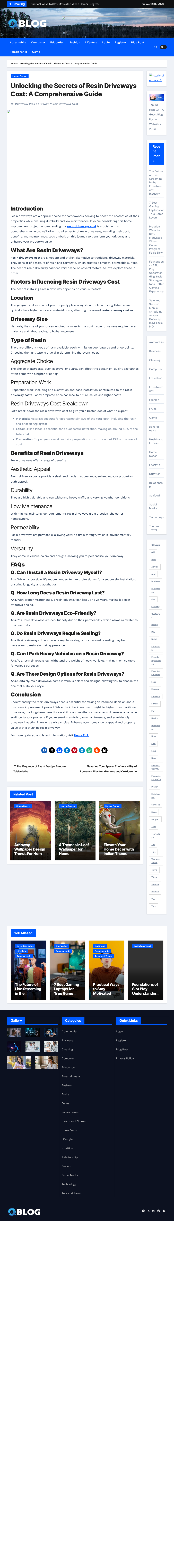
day (153, 632)
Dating (154, 624)
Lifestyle (91, 42)
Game (36, 52)
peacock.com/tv (155, 767)
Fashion (75, 42)
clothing (155, 606)
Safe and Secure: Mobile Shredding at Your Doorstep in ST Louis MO (156, 313)
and (153, 574)
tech (153, 826)
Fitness (154, 703)
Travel (154, 870)
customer (155, 616)
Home (14, 63)
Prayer (154, 786)
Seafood (154, 495)
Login (106, 42)
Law (153, 743)
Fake (153, 682)
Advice (154, 566)
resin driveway (40, 104)
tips (153, 852)
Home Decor (19, 76)
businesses (155, 590)
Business (155, 351)
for (153, 711)
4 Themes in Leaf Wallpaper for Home (74, 849)
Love (153, 751)
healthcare (155, 727)
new (153, 758)
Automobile (18, 42)
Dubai (154, 639)
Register (120, 42)
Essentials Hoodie (155, 673)
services (155, 804)
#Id (153, 552)
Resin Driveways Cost (65, 104)
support (155, 819)
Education (57, 42)
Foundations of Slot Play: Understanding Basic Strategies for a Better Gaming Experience (156, 276)
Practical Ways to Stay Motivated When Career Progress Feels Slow (156, 239)
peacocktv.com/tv (156, 778)
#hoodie (155, 545)
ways (154, 877)
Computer (38, 42)
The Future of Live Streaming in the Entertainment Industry (156, 182)
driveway (22, 104)
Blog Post (137, 42)
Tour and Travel (154, 528)
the (153, 844)
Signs (153, 812)
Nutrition (154, 474)
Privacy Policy (125, 1058)
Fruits (152, 409)
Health (154, 718)
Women (155, 891)
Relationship (18, 52)
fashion (155, 689)
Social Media (153, 506)
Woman (155, 884)
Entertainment (156, 389)
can (153, 599)
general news (154, 428)
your (153, 906)
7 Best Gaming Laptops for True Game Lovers (156, 210)
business (155, 581)
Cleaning (154, 360)
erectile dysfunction (156, 660)
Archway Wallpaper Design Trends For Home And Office (29, 851)
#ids (153, 559)
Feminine (155, 696)
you (153, 899)
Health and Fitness (156, 441)
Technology (156, 517)
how (153, 736)
